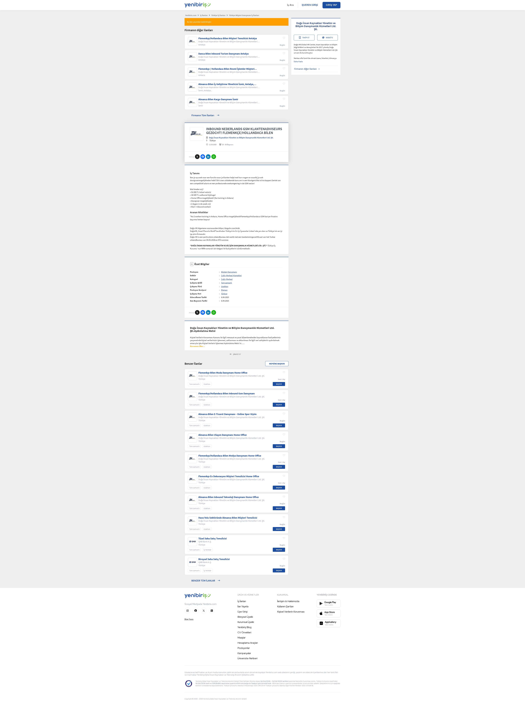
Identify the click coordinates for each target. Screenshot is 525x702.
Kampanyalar (244, 653)
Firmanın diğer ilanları (305, 68)
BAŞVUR (279, 384)
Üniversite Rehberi (247, 658)
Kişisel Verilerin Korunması (290, 611)
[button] (197, 346)
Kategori (194, 279)
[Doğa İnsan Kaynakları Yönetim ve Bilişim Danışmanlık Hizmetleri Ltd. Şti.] (196, 133)
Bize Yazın (189, 619)
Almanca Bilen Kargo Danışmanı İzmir (218, 99)
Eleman (224, 290)
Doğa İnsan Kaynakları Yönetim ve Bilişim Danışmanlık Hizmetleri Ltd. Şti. (241, 137)
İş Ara (290, 5)
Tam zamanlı (226, 282)
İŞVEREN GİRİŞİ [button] (310, 5)
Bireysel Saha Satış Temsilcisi (214, 559)
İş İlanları (241, 601)
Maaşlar (241, 637)
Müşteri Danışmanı (229, 272)
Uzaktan (224, 286)
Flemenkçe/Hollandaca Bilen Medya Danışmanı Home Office (229, 455)
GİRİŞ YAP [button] (331, 5)
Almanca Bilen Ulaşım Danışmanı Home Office (222, 434)
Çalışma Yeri (195, 293)
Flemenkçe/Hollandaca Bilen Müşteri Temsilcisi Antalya (227, 38)
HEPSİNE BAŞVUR (277, 363)
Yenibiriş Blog (244, 627)
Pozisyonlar (243, 648)
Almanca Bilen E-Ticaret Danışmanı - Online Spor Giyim (227, 414)
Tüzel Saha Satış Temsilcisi (212, 538)
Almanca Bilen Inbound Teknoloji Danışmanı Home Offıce (228, 497)
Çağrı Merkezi (227, 279)
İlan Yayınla (242, 606)
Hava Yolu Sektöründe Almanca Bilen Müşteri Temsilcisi (227, 517)
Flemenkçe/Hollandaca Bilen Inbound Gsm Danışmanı (226, 393)
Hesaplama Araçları (247, 642)
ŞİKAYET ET (237, 354)
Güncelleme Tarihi (198, 297)
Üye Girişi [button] (242, 611)
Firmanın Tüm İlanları (202, 115)
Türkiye (224, 293)
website (329, 37)
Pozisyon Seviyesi (198, 290)
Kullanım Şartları (285, 606)
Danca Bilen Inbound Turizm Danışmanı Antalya (223, 53)
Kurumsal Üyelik (245, 622)
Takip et (306, 37)
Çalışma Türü (196, 286)
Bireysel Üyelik (245, 616)
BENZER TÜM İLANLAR (203, 580)
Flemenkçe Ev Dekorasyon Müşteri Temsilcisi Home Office (228, 476)
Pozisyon (194, 272)
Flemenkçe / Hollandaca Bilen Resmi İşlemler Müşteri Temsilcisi (226, 68)
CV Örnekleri (244, 632)
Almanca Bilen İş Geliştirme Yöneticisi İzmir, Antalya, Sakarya (226, 84)
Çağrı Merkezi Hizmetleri (231, 275)
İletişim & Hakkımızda (288, 601)
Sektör (193, 275)
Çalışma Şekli (196, 282)
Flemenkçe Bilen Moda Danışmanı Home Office (222, 372)
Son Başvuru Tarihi (198, 300)
